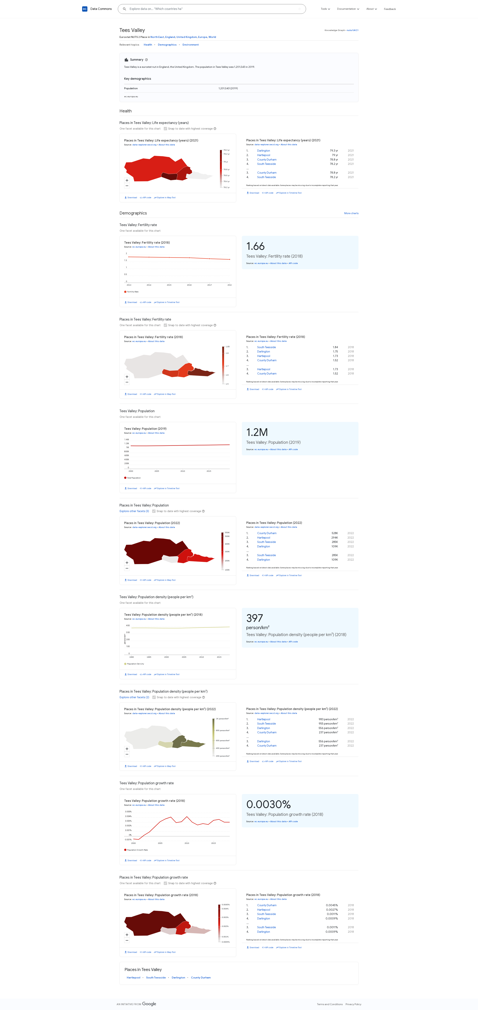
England (170, 37)
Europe (202, 37)
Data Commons (101, 9)
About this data (167, 144)
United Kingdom (186, 37)
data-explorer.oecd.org (144, 144)
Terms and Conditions (330, 1004)
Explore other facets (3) (134, 511)
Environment (191, 44)
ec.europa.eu (131, 96)
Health (148, 44)
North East (157, 37)
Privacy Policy (353, 1004)
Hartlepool (263, 155)
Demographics (167, 44)
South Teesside (266, 164)
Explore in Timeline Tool (290, 193)
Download (132, 197)
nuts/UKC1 (352, 30)
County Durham (267, 159)
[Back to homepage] (84, 9)
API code (147, 197)
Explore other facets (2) (134, 697)
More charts (351, 213)
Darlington (263, 150)
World (212, 37)
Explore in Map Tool (166, 197)
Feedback (390, 9)
